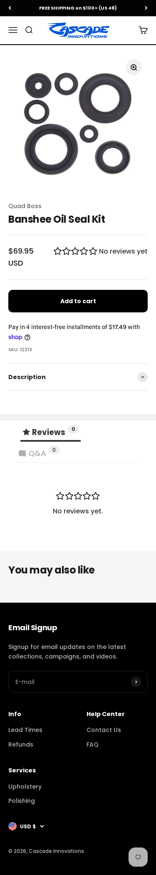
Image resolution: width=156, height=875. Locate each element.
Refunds (20, 744)
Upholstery (25, 786)
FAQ (93, 744)
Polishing (21, 801)
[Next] (146, 8)
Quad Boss (25, 206)
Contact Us (104, 730)
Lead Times (25, 730)
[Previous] (9, 8)
